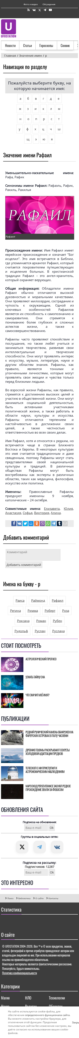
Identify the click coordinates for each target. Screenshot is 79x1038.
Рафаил (57, 600)
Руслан (40, 631)
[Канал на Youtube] (50, 10)
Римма (33, 610)
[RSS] (28, 10)
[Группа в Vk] (34, 10)
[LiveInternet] (5, 922)
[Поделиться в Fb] (14, 524)
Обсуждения (49, 4)
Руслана (58, 631)
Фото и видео (31, 4)
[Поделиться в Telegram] (54, 524)
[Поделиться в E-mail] (65, 524)
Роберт (50, 610)
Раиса (20, 600)
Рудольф (21, 631)
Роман (41, 621)
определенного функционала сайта (47, 1015)
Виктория (41, 513)
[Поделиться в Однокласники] (37, 524)
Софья (27, 513)
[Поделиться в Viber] (43, 524)
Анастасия (13, 513)
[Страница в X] (39, 10)
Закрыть (73, 1022)
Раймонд (38, 600)
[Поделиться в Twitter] (25, 524)
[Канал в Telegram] (45, 10)
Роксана (23, 621)
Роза (65, 610)
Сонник (65, 45)
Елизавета (52, 508)
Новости (10, 45)
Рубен (57, 621)
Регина (15, 610)
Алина (56, 513)
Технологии (57, 998)
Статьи (27, 45)
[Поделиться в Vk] (20, 524)
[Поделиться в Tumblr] (60, 524)
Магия (5, 998)
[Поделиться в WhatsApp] (48, 524)
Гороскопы (46, 45)
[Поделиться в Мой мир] (31, 524)
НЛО (28, 998)
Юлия (68, 508)
